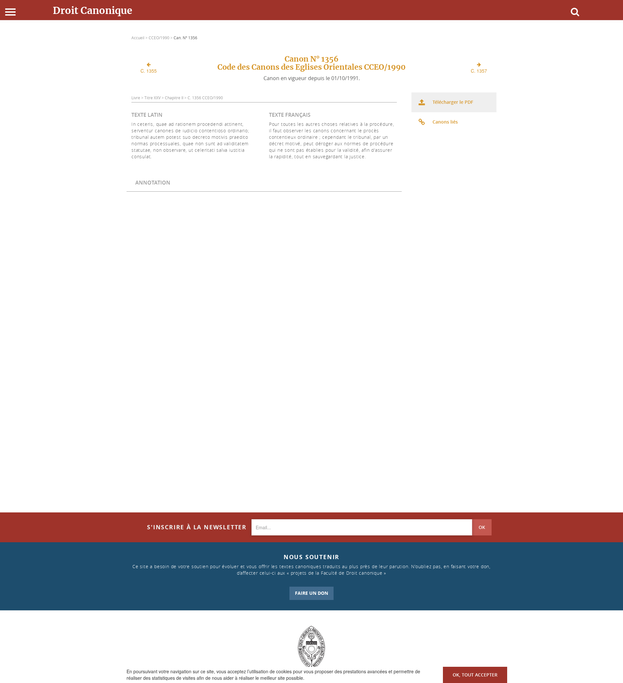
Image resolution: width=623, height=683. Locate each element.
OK (482, 527)
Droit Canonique (92, 10)
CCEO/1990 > (161, 37)
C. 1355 (148, 70)
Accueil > (140, 37)
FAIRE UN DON (311, 593)
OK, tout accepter (475, 675)
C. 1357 (479, 70)
